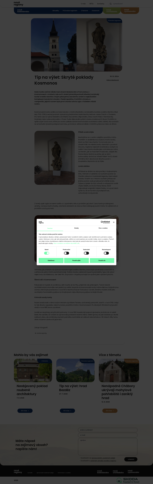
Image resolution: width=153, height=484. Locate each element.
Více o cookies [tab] (103, 228)
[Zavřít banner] (113, 222)
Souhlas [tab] (50, 228)
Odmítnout (51, 260)
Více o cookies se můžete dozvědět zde (66, 243)
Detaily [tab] (76, 228)
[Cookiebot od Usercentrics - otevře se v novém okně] (102, 222)
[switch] (66, 253)
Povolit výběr (76, 260)
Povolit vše (102, 260)
